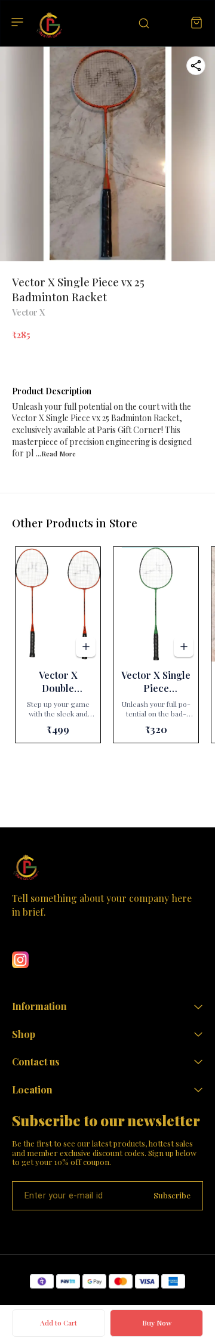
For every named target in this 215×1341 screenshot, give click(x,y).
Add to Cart (58, 1322)
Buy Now (156, 1322)
